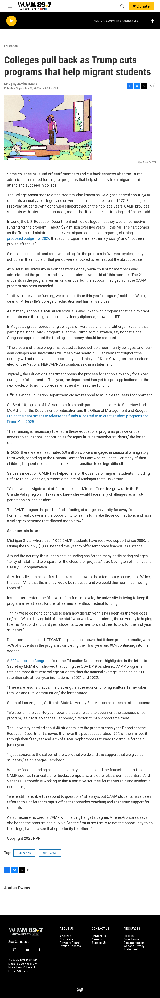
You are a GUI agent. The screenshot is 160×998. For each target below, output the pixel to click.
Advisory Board (70, 942)
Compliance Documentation (134, 941)
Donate (143, 6)
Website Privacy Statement (134, 948)
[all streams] (154, 20)
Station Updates (70, 946)
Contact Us (99, 936)
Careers (97, 939)
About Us (66, 936)
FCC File (129, 936)
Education (11, 46)
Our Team (66, 939)
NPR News (50, 853)
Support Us (99, 942)
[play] (11, 20)
